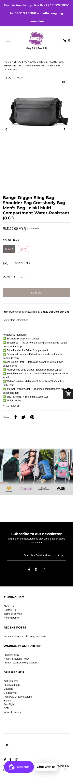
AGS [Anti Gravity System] (18, 696)
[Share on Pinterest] (32, 417)
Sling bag (20, 62)
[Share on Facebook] (15, 417)
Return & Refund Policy (16, 658)
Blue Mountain (12, 685)
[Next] (64, 129)
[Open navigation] (8, 40)
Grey (23, 249)
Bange (7, 700)
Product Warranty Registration (20, 662)
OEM (6, 708)
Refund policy (11, 617)
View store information (16, 320)
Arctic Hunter (11, 681)
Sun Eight (9, 704)
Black (9, 249)
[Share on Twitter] (23, 417)
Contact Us (10, 610)
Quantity (9, 276)
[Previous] (6, 129)
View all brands (12, 712)
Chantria (8, 688)
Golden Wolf (10, 692)
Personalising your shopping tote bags (25, 636)
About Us (9, 606)
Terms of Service (13, 613)
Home (7, 62)
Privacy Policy (11, 654)
